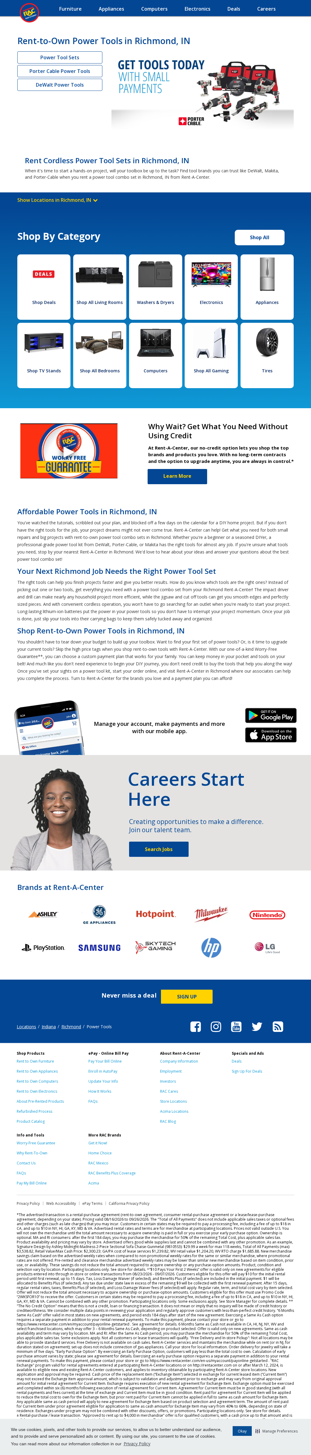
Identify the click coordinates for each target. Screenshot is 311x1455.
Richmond (71, 1026)
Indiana (49, 1026)
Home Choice (100, 1153)
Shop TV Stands (44, 371)
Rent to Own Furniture (35, 1061)
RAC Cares (169, 1091)
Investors (168, 1081)
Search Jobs (159, 849)
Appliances (267, 302)
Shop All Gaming (211, 371)
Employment (171, 1071)
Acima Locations (174, 1111)
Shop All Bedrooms (100, 371)
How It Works (99, 1091)
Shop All (259, 237)
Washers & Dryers (155, 302)
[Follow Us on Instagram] (216, 1033)
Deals (236, 1061)
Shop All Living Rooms (100, 302)
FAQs (92, 1101)
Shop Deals (44, 302)
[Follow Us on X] (257, 1033)
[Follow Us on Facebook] (195, 1033)
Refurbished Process (34, 1111)
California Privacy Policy (129, 1203)
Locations (26, 1026)
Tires (267, 371)
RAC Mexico (98, 1163)
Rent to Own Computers (37, 1081)
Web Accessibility (61, 1203)
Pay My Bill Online (32, 1183)
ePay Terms (92, 1203)
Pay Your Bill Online (105, 1061)
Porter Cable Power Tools (59, 71)
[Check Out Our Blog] (278, 1033)
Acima (93, 1183)
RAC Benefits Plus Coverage (112, 1173)
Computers (155, 371)
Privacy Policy (137, 1443)
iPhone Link (271, 737)
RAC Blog (168, 1121)
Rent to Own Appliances (37, 1071)
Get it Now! (97, 1143)
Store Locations (173, 1101)
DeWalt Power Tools (60, 84)
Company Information (179, 1061)
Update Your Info (103, 1081)
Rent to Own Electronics (37, 1091)
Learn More (177, 476)
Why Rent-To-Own (32, 1153)
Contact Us (26, 1163)
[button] (276, 1431)
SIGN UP (187, 996)
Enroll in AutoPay (102, 1071)
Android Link (271, 717)
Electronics (211, 302)
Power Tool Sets (59, 57)
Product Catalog (31, 1121)
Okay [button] (242, 1431)
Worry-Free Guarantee (36, 1143)
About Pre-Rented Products (40, 1101)
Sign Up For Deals (247, 1071)
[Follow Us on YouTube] (236, 1033)
